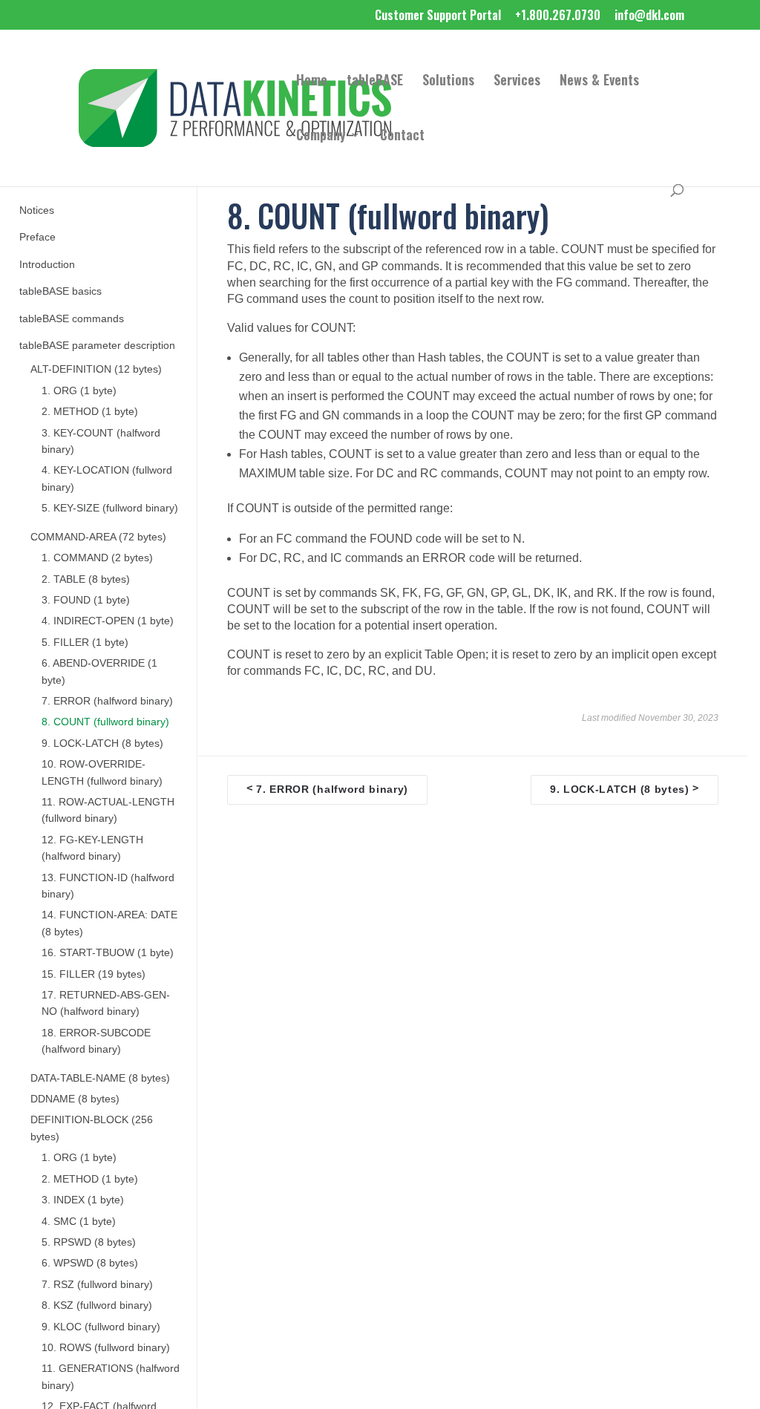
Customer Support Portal (438, 16)
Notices (36, 210)
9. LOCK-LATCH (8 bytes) (102, 743)
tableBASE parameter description (97, 345)
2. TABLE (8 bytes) (86, 579)
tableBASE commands (71, 318)
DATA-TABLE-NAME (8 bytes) (100, 1078)
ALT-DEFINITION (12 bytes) (96, 369)
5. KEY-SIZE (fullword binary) (110, 508)
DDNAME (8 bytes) (74, 1099)
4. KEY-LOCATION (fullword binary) (107, 478)
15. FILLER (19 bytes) (93, 974)
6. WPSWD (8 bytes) (90, 1263)
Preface (37, 237)
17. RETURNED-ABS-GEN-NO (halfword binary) (106, 1003)
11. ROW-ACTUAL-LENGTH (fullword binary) (108, 810)
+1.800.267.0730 (557, 16)
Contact (402, 136)
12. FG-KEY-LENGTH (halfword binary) (92, 848)
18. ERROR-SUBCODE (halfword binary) (96, 1041)
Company (321, 136)
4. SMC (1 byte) (79, 1221)
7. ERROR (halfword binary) (107, 701)
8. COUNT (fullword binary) (105, 722)
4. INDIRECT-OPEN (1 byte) (108, 621)
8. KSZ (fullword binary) (97, 1305)
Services (517, 81)
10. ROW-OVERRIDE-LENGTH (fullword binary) (102, 772)
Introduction (47, 264)
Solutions (448, 81)
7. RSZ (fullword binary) (97, 1284)
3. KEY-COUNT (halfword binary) (101, 441)
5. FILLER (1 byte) (85, 642)
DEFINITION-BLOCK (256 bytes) (91, 1128)
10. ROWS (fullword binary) (106, 1347)
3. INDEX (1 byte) (83, 1200)
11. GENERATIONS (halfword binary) (111, 1376)
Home (311, 81)
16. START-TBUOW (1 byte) (108, 952)
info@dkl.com (649, 16)
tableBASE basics (60, 291)
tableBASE (375, 81)
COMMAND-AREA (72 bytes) (98, 537)
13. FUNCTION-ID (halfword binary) (108, 886)
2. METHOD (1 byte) (90, 411)
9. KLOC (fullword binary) (101, 1327)
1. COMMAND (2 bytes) (97, 557)
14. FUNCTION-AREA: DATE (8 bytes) (109, 923)
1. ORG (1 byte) (79, 390)
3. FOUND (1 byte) (86, 600)
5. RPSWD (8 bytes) (89, 1242)
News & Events (599, 81)
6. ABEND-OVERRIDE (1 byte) (99, 671)
